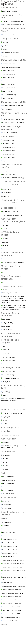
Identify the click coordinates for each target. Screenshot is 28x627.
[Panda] (8, 3)
